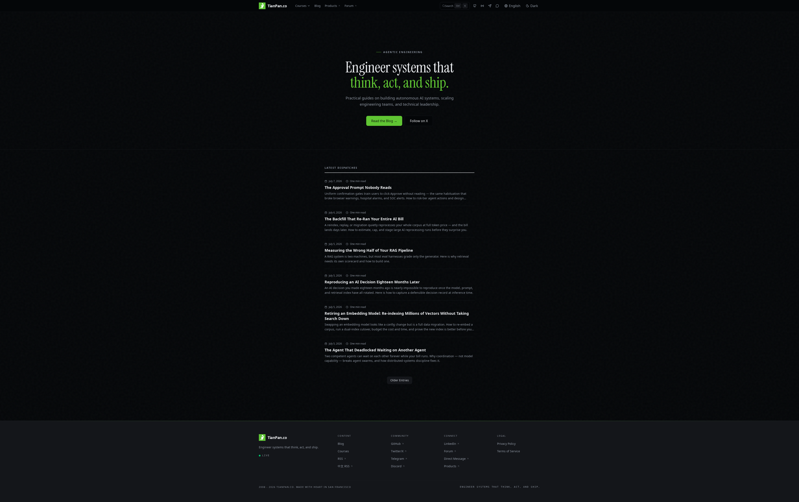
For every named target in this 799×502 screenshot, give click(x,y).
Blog (317, 6)
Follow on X (419, 121)
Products (331, 6)
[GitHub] (475, 6)
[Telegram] (490, 6)
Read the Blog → (384, 121)
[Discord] (497, 6)
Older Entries (399, 380)
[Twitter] (482, 6)
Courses (300, 6)
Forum (349, 6)
